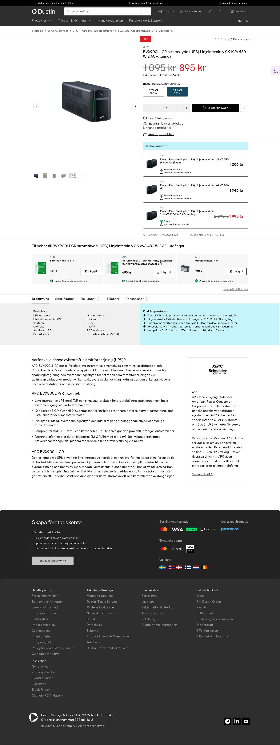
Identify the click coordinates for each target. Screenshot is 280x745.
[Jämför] (210, 11)
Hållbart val (204, 613)
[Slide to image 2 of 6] (45, 176)
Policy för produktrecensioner (53, 648)
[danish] (179, 568)
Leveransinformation (46, 607)
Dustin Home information (159, 625)
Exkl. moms (150, 75)
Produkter (39, 20)
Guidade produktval (46, 654)
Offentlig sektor (207, 630)
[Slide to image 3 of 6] (54, 176)
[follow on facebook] (227, 721)
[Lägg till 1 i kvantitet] (186, 108)
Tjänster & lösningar (72, 20)
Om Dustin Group (208, 601)
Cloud (91, 619)
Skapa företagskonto (52, 560)
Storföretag (204, 625)
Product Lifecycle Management (109, 636)
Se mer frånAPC (202, 474)
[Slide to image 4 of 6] (63, 176)
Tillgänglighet (42, 636)
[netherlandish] (196, 568)
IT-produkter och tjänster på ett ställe (52, 3)
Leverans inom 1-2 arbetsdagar (146, 3)
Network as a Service (102, 613)
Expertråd (39, 684)
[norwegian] (171, 568)
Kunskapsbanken (110, 20)
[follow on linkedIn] (237, 721)
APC (146, 47)
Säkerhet (93, 630)
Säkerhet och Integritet (213, 636)
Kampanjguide (42, 642)
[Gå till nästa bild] (135, 106)
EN (246, 21)
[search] (146, 11)
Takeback (94, 642)
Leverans (148, 601)
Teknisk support (153, 613)
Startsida (37, 30)
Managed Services (100, 596)
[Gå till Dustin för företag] (44, 11)
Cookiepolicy (41, 630)
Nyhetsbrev (40, 666)
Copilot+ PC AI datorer (48, 695)
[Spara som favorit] (244, 108)
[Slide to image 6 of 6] (82, 176)
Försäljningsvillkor (45, 596)
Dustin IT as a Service (102, 601)
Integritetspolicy (43, 625)
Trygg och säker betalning (234, 3)
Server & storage (57, 30)
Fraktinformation (44, 613)
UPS (75, 30)
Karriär (201, 607)
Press (200, 596)
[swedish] (162, 568)
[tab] (42, 298)
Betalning (148, 619)
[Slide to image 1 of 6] (36, 176)
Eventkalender (42, 678)
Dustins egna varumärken (214, 619)
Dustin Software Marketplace (107, 648)
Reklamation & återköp (158, 607)
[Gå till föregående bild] (36, 106)
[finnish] (188, 568)
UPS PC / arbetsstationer (98, 30)
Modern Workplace (100, 607)
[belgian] (204, 568)
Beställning (150, 596)
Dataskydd (94, 625)
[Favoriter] (221, 11)
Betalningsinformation (47, 601)
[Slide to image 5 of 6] (72, 176)
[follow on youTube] (246, 721)
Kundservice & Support (145, 20)
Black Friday (41, 689)
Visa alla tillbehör (235, 289)
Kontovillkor (40, 619)
